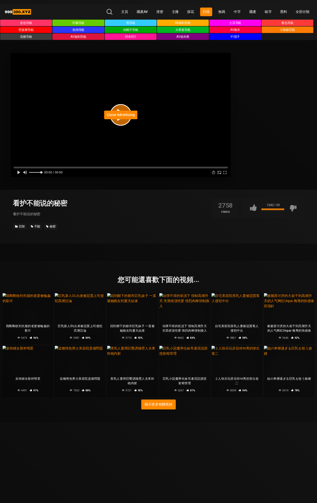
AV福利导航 (78, 36)
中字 (237, 12)
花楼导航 (26, 36)
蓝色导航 (26, 23)
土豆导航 (235, 23)
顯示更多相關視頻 (158, 404)
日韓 (206, 12)
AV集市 (235, 29)
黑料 (283, 12)
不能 (37, 226)
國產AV (142, 12)
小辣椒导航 (287, 29)
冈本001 (130, 36)
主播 (175, 12)
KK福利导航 (183, 23)
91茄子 (235, 36)
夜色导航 (287, 23)
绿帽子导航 (130, 29)
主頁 (124, 12)
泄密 (159, 12)
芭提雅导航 (26, 29)
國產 (252, 12)
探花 (190, 12)
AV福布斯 (182, 36)
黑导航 (130, 23)
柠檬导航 (78, 23)
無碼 (221, 12)
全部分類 (302, 12)
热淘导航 (78, 29)
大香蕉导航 (182, 29)
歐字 (268, 12)
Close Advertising (121, 115)
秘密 (52, 226)
